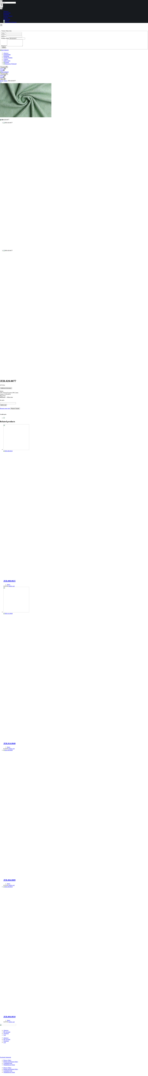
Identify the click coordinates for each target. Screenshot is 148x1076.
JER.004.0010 (9, 1017)
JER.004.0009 (9, 880)
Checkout (6, 1033)
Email (3, 35)
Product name (5, 38)
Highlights (6, 56)
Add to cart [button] (11, 586)
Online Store (6, 60)
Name (3, 33)
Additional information (6, 388)
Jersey (8, 584)
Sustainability (7, 54)
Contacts (5, 59)
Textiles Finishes (7, 57)
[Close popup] (1, 25)
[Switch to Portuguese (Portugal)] (10, 64)
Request (4, 46)
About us (5, 53)
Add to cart (3, 405)
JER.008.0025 (9, 581)
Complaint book (7, 1063)
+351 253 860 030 (5, 1053)
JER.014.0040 (9, 743)
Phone (3, 36)
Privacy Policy (7, 1060)
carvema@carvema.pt (6, 1054)
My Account (6, 1032)
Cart (4, 1035)
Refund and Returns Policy (10, 1061)
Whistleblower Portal (9, 1065)
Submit (4, 47)
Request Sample (15, 408)
